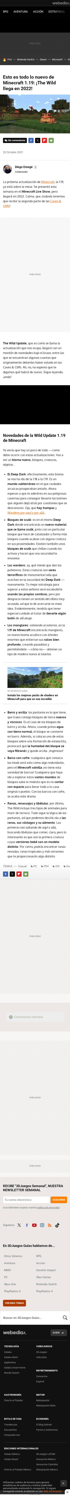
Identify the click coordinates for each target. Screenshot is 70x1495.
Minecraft (47, 182)
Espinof (40, 1381)
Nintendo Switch (25, 59)
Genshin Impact (46, 1270)
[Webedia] (61, 3)
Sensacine (41, 1376)
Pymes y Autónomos (47, 1429)
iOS (57, 866)
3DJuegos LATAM (45, 1454)
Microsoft (57, 59)
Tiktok (57, 1225)
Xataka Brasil (11, 1459)
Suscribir (59, 1199)
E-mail (51, 140)
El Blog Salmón (44, 1424)
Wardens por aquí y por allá (25, 513)
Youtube (34, 1225)
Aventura (20, 11)
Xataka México (12, 1454)
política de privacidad (48, 1207)
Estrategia (57, 11)
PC (35, 866)
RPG (5, 11)
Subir (56, 1332)
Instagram (42, 1225)
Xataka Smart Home (14, 1367)
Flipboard (44, 140)
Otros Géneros (13, 1256)
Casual (22, 866)
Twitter (37, 140)
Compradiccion (12, 1435)
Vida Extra (41, 1357)
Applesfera (10, 1362)
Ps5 (9, 59)
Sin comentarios (16, 140)
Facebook (31, 140)
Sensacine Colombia (47, 1464)
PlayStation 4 (44, 1291)
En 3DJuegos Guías (17, 691)
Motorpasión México (47, 1469)
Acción (38, 11)
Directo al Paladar (13, 1400)
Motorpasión (42, 1400)
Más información (53, 1491)
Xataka (8, 1352)
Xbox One (10, 1284)
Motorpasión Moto (45, 1405)
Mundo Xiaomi (11, 1372)
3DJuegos (41, 1352)
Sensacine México (46, 1459)
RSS (50, 1225)
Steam (43, 59)
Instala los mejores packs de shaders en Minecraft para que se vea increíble (32, 697)
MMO (7, 1270)
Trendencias (10, 1424)
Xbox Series (43, 1277)
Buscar (65, 1317)
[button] (26, 167)
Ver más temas (14, 1303)
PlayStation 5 (12, 1291)
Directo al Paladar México (17, 1469)
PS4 (46, 866)
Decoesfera (10, 1429)
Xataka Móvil (11, 1357)
